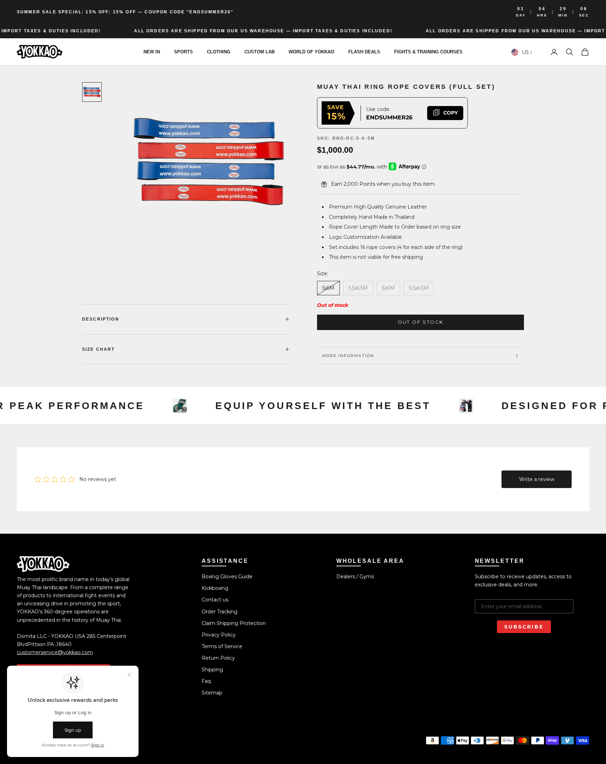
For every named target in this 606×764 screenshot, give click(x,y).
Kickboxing (215, 588)
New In (151, 51)
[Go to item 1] (92, 92)
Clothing (218, 51)
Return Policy (218, 658)
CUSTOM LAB (259, 51)
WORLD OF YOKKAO (311, 51)
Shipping (212, 669)
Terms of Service (222, 646)
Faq (206, 681)
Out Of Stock (421, 322)
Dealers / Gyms (355, 576)
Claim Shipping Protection (234, 623)
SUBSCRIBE (524, 627)
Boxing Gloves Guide (227, 576)
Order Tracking (219, 611)
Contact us (215, 600)
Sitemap (212, 693)
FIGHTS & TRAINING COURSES (428, 51)
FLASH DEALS (364, 51)
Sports (183, 51)
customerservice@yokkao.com (55, 652)
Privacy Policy (219, 635)
